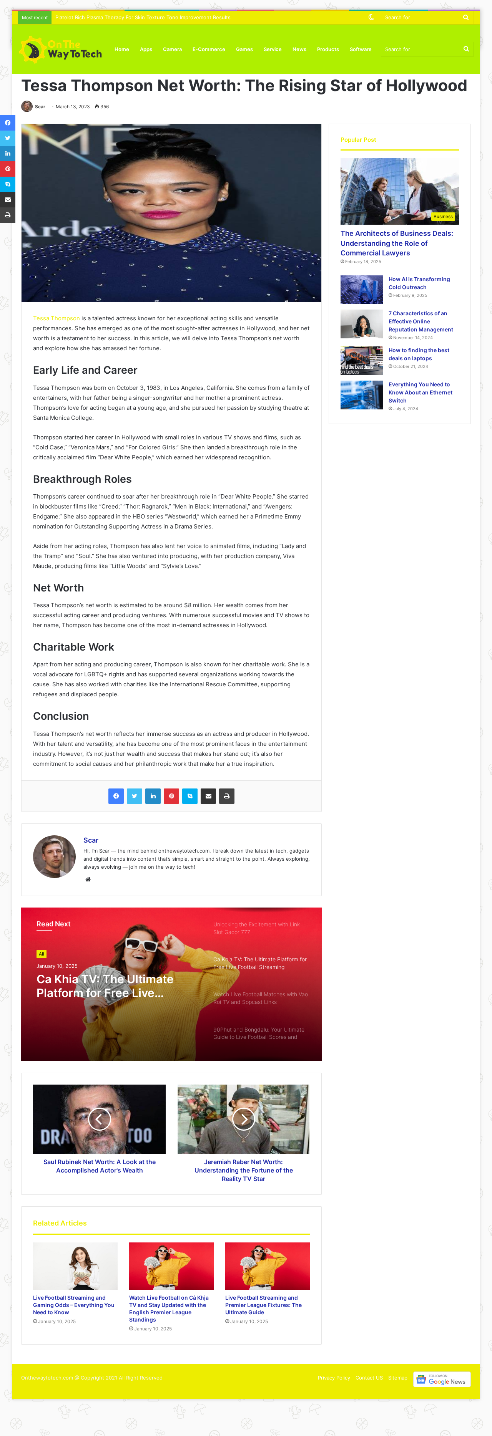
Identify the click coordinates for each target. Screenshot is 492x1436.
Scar (40, 106)
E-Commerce (209, 49)
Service (273, 49)
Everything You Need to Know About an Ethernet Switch (420, 392)
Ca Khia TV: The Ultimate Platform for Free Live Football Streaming (105, 986)
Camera (172, 49)
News (299, 49)
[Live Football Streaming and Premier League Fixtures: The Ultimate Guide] (267, 1266)
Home (122, 49)
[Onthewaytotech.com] (60, 49)
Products (328, 49)
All (41, 954)
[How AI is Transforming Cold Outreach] (362, 289)
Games (244, 49)
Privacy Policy (334, 1378)
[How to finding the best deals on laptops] (362, 360)
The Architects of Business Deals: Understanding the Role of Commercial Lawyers (397, 243)
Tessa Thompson (56, 318)
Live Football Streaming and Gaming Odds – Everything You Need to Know (74, 1304)
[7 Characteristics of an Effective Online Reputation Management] (362, 324)
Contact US (369, 1378)
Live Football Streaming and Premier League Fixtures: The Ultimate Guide (263, 1304)
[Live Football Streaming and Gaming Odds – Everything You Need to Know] (75, 1266)
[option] (171, 984)
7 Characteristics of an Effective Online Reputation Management (421, 321)
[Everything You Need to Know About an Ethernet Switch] (362, 395)
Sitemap (397, 1378)
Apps (146, 49)
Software (361, 49)
